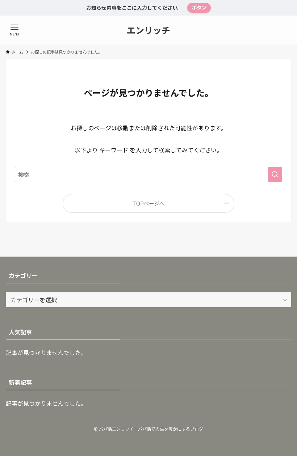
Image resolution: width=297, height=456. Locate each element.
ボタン (199, 7)
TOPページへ (148, 203)
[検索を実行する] (275, 174)
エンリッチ (148, 30)
